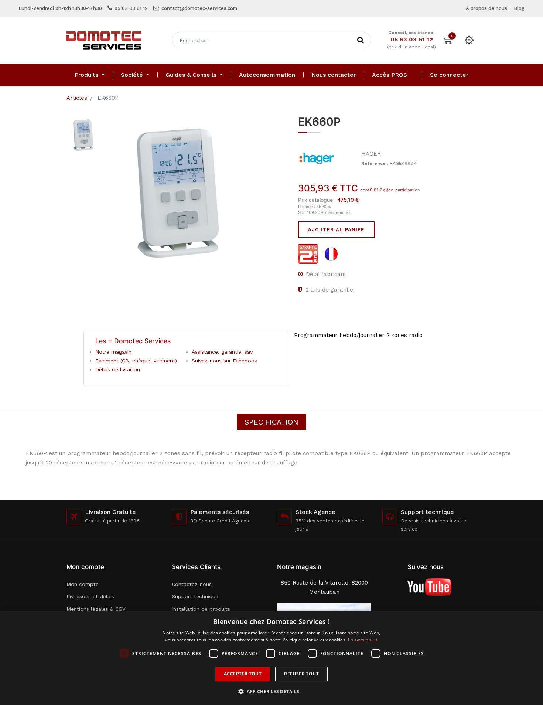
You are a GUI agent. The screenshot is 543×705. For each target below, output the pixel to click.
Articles (76, 98)
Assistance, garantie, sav (222, 352)
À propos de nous (486, 8)
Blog (519, 8)
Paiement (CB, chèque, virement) (136, 361)
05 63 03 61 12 (131, 8)
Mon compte (82, 584)
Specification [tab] (271, 422)
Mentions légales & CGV (96, 609)
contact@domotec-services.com (199, 8)
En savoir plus (363, 640)
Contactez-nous (192, 584)
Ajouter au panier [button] (336, 229)
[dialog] (271, 658)
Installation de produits (201, 609)
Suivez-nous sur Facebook (224, 361)
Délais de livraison (117, 369)
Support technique (195, 596)
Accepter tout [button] (243, 674)
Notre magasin (113, 352)
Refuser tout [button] (301, 674)
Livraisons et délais (90, 596)
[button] (271, 691)
